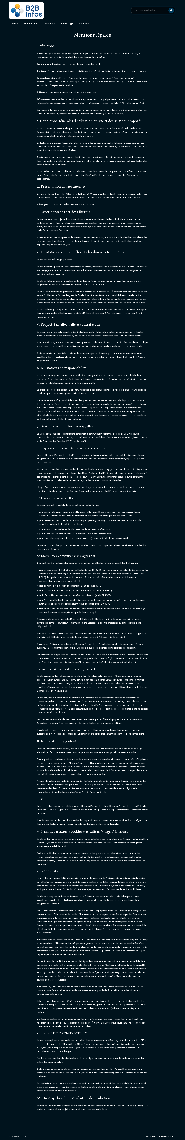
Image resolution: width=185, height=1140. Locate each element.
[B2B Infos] (26, 10)
